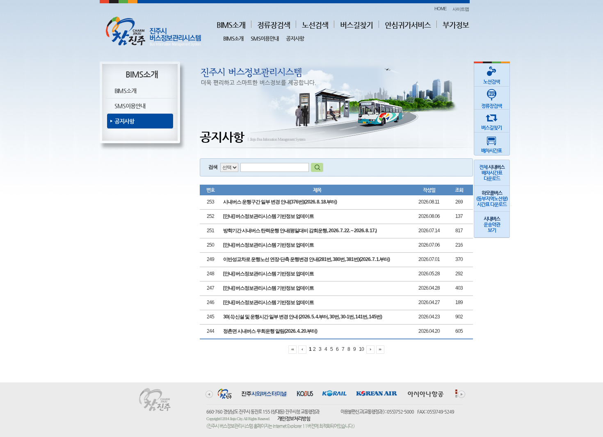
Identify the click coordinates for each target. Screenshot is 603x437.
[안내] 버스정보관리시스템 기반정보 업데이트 (268, 216)
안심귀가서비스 (408, 25)
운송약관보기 (492, 224)
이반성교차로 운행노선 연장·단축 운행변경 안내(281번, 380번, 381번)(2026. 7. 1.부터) (306, 259)
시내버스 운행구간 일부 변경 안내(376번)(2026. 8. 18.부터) (280, 202)
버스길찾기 (356, 25)
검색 (212, 167)
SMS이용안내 (265, 38)
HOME (440, 8)
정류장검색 (273, 25)
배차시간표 (491, 150)
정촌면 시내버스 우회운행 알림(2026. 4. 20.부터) (270, 331)
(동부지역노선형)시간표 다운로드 (491, 198)
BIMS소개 (231, 25)
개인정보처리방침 (293, 418)
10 (361, 349)
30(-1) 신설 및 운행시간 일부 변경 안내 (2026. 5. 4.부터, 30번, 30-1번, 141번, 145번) (302, 317)
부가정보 (456, 25)
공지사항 (295, 38)
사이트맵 (460, 9)
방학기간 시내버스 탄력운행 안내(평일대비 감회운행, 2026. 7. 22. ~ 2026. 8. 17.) (300, 230)
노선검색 (315, 25)
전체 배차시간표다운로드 (492, 172)
